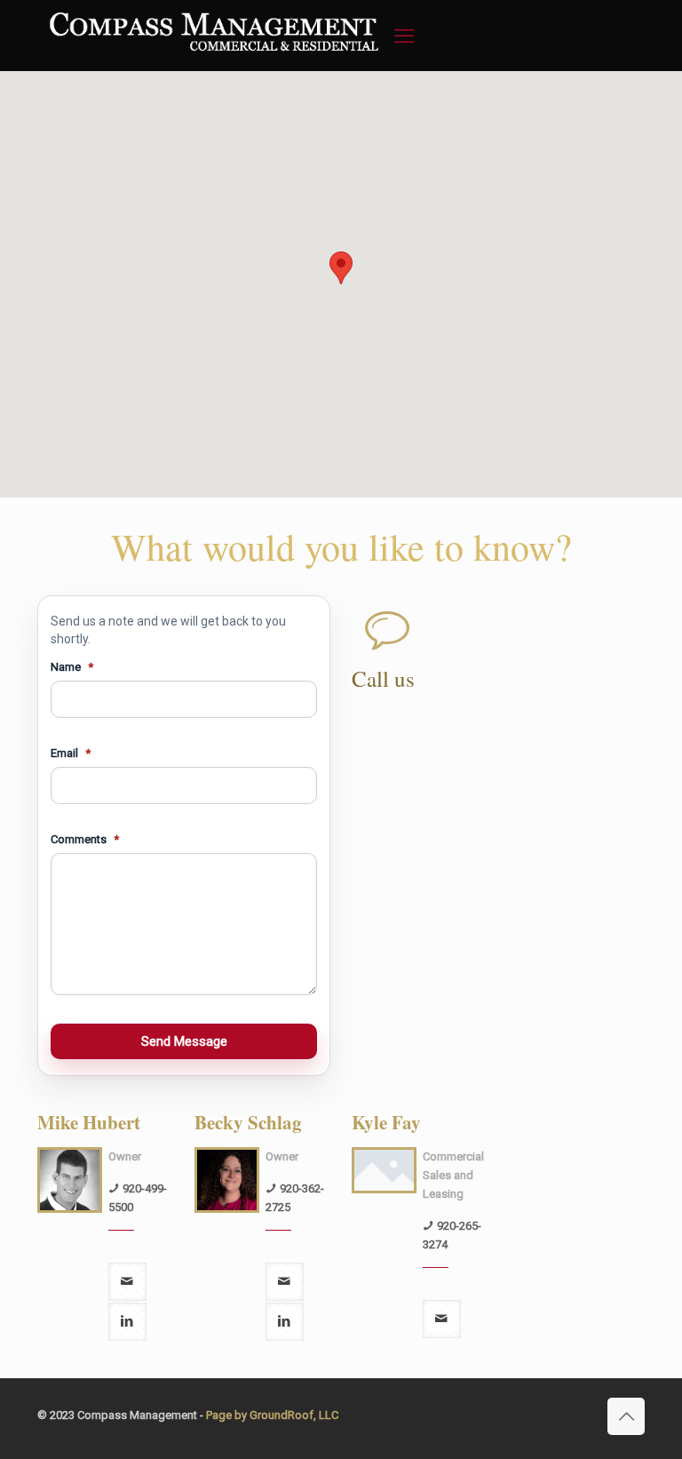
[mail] (127, 1282)
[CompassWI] (211, 62)
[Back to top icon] (626, 1416)
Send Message (184, 1041)
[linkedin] (127, 1322)
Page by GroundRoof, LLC (272, 1415)
